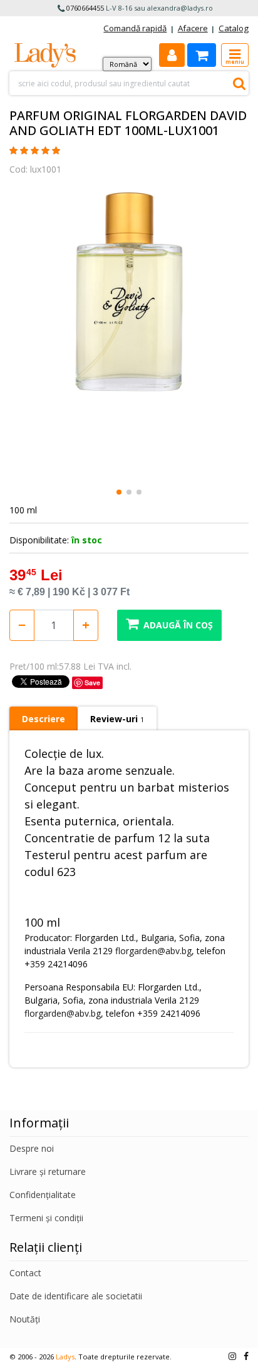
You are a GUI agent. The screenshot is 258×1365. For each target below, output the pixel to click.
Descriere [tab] (43, 719)
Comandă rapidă (135, 28)
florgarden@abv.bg (153, 951)
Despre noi (31, 1148)
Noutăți (24, 1319)
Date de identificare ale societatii (75, 1296)
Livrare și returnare (47, 1171)
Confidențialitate (42, 1195)
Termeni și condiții (46, 1218)
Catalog (234, 28)
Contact (25, 1273)
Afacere (193, 28)
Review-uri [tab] (117, 719)
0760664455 (85, 8)
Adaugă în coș (178, 625)
